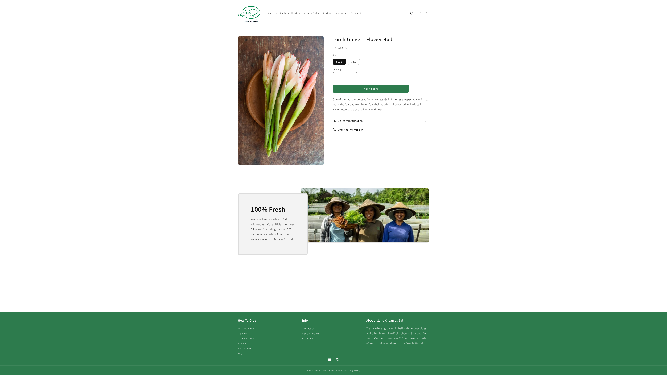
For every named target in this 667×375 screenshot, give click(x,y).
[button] (271, 13)
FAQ (240, 353)
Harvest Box (244, 348)
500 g (339, 61)
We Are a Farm (246, 328)
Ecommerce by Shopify (350, 370)
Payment (243, 343)
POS (335, 370)
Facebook (307, 338)
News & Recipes (310, 333)
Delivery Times (246, 338)
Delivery (242, 333)
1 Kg (353, 61)
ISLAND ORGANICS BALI (323, 370)
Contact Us (308, 328)
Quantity (337, 69)
